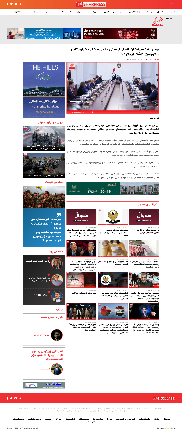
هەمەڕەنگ (66, 11)
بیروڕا (95, 11)
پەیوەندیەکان (18, 419)
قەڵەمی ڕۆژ (82, 11)
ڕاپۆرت (149, 11)
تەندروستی (50, 11)
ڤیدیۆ (36, 11)
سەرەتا (172, 11)
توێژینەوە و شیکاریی (113, 11)
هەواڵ (160, 11)
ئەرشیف (91, 421)
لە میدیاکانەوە (21, 11)
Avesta (169, 428)
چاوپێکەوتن (134, 11)
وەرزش (58, 419)
